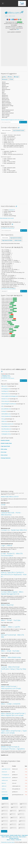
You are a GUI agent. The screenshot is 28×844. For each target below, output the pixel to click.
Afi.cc (3, 406)
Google (17, 76)
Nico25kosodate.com (6, 429)
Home (6, 16)
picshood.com (4, 791)
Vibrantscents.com (6, 393)
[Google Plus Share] (9, 19)
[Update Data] (18, 127)
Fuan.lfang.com (5, 391)
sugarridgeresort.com (6, 769)
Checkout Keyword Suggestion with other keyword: (12, 119)
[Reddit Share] (19, 19)
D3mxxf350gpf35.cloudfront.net (9, 403)
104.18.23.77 (12, 209)
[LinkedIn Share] (13, 19)
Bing (4, 76)
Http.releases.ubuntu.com (7, 424)
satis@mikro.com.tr (6, 376)
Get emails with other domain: (7, 378)
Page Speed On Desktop (15, 237)
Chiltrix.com (4, 421)
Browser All (5, 798)
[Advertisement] (14, 47)
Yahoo (10, 76)
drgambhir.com (5, 794)
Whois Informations (6, 130)
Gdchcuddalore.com (6, 413)
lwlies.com (4, 783)
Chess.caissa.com (5, 401)
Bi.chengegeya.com (6, 388)
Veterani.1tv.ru (5, 398)
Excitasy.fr (4, 411)
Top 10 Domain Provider (18, 130)
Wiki (12, 79)
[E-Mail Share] (20, 19)
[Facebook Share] (7, 19)
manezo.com (4, 771)
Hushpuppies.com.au (6, 434)
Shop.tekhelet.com (6, 426)
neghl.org (3, 788)
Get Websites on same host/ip (7, 228)
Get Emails (23, 380)
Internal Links (5, 237)
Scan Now (24, 230)
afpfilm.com (4, 786)
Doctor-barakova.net (6, 416)
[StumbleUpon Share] (17, 19)
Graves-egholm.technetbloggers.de (10, 396)
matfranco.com (5, 780)
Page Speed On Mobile (7, 240)
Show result (23, 122)
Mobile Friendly (18, 240)
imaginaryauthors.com (6, 777)
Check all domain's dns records (7, 218)
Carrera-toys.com (5, 431)
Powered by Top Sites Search (7, 842)
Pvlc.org (3, 418)
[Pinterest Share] (15, 19)
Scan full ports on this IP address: (8, 288)
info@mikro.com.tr (6, 375)
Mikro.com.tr (12, 16)
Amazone (5, 79)
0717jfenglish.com (5, 774)
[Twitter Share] (11, 19)
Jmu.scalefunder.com (6, 408)
